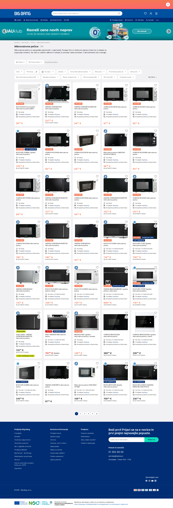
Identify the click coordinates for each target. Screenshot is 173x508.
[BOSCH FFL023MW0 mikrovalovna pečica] (86, 286)
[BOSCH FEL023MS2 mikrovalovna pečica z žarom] (57, 286)
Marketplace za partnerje (23, 456)
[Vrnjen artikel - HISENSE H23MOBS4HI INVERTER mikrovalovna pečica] (28, 334)
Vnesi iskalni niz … (66, 13)
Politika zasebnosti (56, 456)
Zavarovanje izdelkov (57, 453)
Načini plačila (54, 446)
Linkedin (155, 481)
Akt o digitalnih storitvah (22, 446)
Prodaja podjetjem (20, 450)
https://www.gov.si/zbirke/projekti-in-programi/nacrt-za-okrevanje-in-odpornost (101, 504)
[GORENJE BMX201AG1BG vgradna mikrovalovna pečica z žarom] (144, 334)
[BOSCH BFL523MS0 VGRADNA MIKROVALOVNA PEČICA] (144, 382)
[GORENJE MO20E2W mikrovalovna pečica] (86, 149)
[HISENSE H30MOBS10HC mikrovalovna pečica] (57, 104)
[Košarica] (156, 13)
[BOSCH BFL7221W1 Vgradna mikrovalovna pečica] (144, 286)
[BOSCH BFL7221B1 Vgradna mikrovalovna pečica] (144, 240)
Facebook (146, 481)
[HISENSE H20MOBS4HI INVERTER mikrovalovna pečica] (57, 195)
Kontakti (17, 436)
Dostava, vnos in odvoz (58, 443)
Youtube (152, 481)
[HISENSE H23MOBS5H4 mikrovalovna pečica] (86, 240)
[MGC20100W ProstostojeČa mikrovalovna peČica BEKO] (28, 104)
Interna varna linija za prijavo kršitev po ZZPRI (24, 464)
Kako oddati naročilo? (88, 440)
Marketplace (85, 436)
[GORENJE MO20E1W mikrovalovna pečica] (115, 104)
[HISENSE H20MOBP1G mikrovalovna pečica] (57, 382)
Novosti (17, 460)
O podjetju (18, 433)
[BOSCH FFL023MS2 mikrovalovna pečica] (115, 240)
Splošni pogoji (55, 436)
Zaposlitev (18, 468)
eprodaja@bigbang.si (116, 456)
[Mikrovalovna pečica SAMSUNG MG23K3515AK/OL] (115, 149)
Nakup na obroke (56, 450)
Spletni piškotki (55, 460)
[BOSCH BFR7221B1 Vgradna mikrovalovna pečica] (115, 382)
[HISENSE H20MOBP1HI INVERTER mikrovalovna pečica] (86, 104)
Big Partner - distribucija (22, 453)
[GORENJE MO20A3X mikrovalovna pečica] (144, 195)
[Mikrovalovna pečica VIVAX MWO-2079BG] (86, 382)
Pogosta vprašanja (87, 433)
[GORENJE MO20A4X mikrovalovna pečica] (28, 240)
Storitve (53, 440)
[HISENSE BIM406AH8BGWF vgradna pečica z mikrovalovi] (115, 286)
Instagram (149, 481)
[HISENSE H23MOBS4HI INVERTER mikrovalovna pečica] (57, 240)
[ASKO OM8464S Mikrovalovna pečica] (57, 334)
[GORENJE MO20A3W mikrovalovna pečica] (86, 195)
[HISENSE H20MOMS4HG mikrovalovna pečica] (28, 286)
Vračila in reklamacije (88, 443)
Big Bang (28, 114)
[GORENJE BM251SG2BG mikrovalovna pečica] (115, 334)
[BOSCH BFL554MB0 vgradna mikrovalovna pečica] (28, 149)
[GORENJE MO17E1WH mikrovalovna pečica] (28, 195)
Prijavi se (151, 440)
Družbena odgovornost (22, 440)
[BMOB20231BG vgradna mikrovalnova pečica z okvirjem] (86, 334)
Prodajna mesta (55, 433)
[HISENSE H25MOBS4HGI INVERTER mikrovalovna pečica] (115, 195)
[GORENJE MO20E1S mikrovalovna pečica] (144, 104)
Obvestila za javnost (21, 443)
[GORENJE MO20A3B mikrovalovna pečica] (57, 149)
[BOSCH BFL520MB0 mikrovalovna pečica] (28, 382)
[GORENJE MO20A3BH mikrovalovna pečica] (144, 149)
